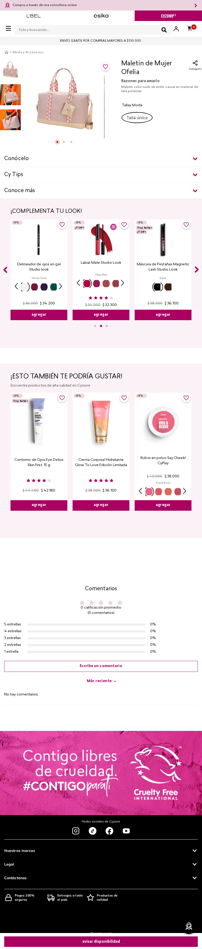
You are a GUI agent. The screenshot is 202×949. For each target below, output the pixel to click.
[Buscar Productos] (164, 30)
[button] (137, 117)
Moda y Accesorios (28, 52)
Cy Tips (13, 174)
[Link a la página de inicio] (6, 52)
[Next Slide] (196, 269)
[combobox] (93, 29)
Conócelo (16, 158)
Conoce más (19, 190)
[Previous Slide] (5, 270)
